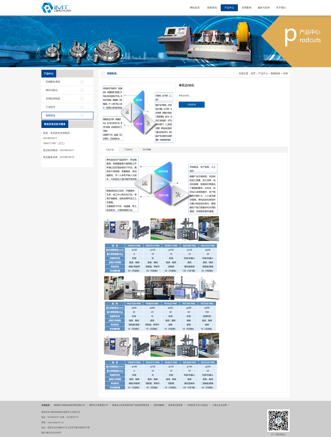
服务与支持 (264, 7)
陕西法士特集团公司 (98, 405)
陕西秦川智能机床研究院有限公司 (69, 405)
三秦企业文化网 (219, 405)
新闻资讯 (212, 7)
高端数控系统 (53, 81)
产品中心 (229, 7)
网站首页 (195, 7)
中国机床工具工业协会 (197, 405)
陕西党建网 (159, 405)
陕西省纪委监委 (175, 405)
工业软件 (50, 107)
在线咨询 (192, 104)
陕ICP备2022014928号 (51, 432)
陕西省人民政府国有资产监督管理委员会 (130, 405)
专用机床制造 (53, 98)
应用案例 (246, 7)
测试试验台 (52, 90)
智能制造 (50, 115)
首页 (253, 73)
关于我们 (281, 7)
